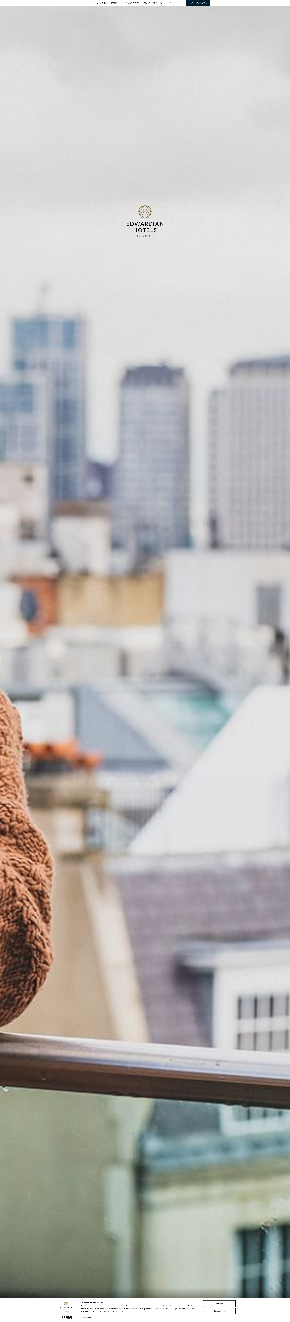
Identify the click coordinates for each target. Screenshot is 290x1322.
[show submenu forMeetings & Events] (142, 3)
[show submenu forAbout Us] (108, 3)
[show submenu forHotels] (120, 3)
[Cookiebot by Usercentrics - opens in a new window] (66, 1317)
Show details (86, 1317)
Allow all (219, 1304)
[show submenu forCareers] (170, 3)
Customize (218, 1311)
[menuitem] (101, 3)
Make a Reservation (198, 3)
